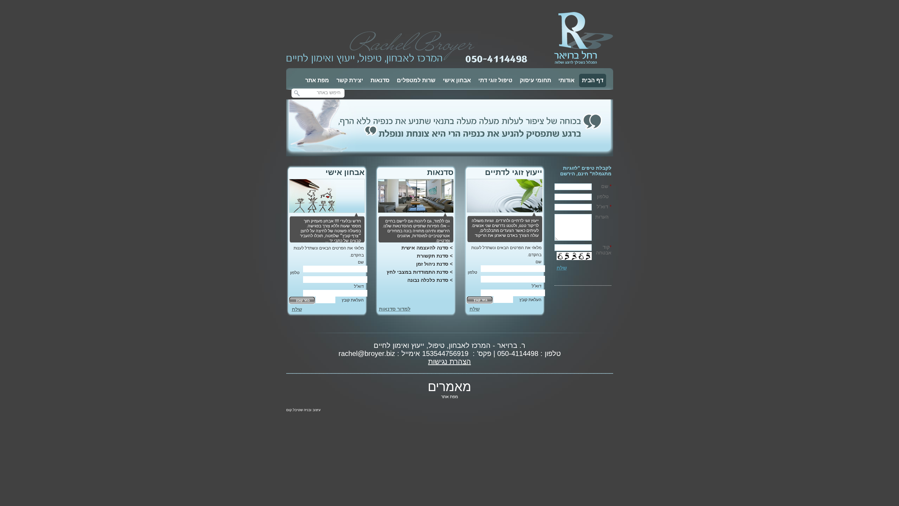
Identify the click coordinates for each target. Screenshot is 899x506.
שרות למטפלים (416, 80)
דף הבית (592, 80)
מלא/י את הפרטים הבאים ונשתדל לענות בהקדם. (506, 251)
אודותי (566, 80)
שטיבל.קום (294, 410)
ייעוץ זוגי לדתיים (513, 172)
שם (536, 261)
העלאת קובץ (530, 299)
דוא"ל (537, 286)
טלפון (472, 272)
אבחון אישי (457, 80)
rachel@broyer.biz (367, 353)
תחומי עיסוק (535, 80)
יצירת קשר (349, 80)
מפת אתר (317, 80)
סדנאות (379, 80)
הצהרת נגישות (449, 361)
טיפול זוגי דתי (495, 80)
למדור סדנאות (395, 309)
